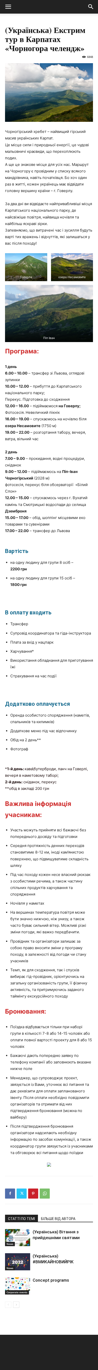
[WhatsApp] (45, 1194)
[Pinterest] (33, 1194)
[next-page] (16, 1305)
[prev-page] (8, 1305)
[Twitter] (22, 1194)
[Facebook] (10, 1194)
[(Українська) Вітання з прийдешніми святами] (17, 1237)
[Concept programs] (17, 1286)
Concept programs (51, 1280)
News (10, 1244)
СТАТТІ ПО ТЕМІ (21, 1219)
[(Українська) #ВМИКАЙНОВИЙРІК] (17, 1262)
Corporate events (17, 1292)
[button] (8, 7)
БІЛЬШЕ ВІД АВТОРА (58, 1219)
